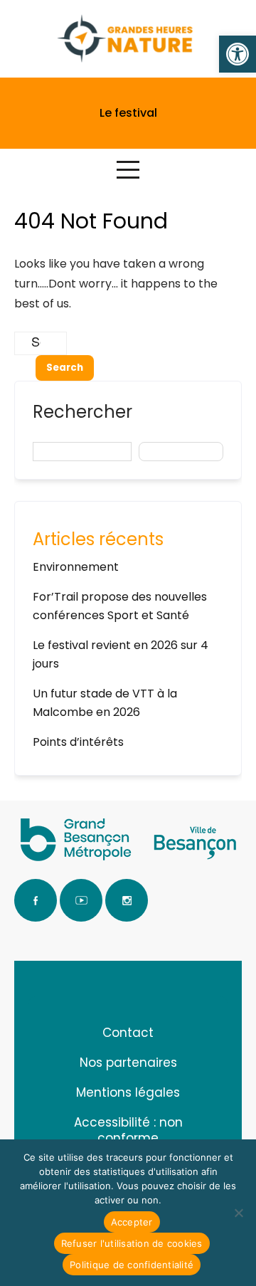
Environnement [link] (76, 567)
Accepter (132, 1222)
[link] (237, 54)
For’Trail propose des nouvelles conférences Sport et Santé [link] (120, 606)
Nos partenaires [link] (128, 1062)
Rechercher (82, 411)
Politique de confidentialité (131, 1264)
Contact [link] (128, 1032)
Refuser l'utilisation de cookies (132, 1243)
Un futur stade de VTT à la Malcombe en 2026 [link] (105, 702)
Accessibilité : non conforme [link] (128, 1130)
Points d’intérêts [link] (78, 742)
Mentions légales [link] (128, 1092)
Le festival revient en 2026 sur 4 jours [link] (120, 654)
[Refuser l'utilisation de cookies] (238, 1213)
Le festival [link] (128, 113)
